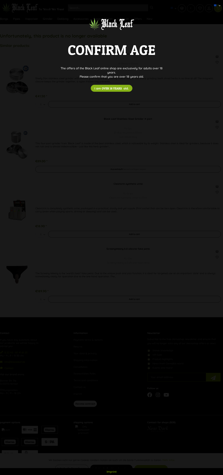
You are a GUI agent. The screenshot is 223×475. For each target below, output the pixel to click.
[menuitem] (216, 2)
